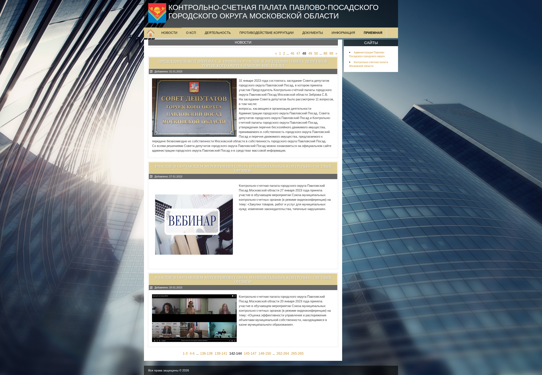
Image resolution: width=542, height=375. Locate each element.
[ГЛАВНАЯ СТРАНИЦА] (150, 33)
